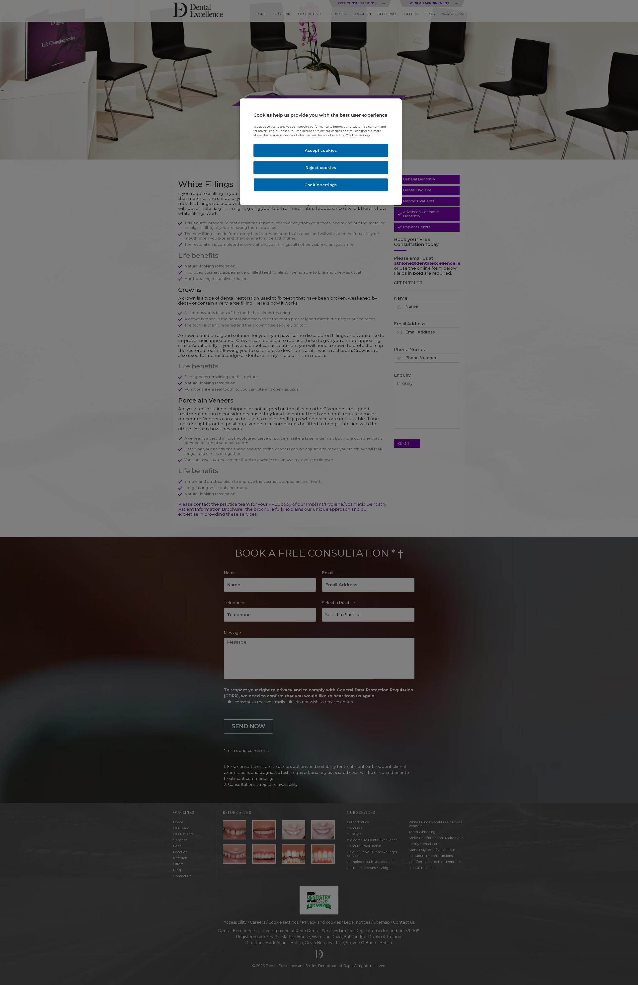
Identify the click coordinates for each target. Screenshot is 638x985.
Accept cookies (321, 150)
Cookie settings (321, 184)
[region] (321, 151)
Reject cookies (321, 167)
